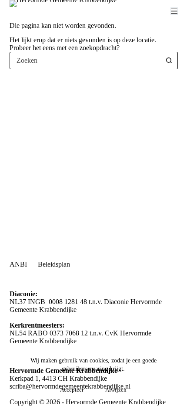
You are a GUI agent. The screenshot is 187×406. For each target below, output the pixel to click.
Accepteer (71, 389)
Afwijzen (116, 389)
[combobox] (85, 60)
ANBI (18, 264)
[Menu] (174, 11)
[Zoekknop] (169, 60)
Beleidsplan (54, 264)
